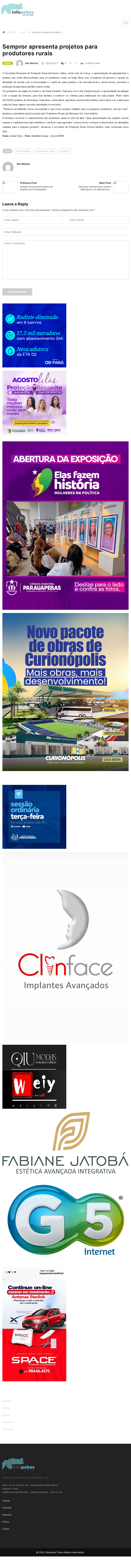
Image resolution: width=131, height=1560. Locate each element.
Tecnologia (8, 1429)
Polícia (5, 1521)
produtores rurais (45, 151)
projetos (64, 151)
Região (6, 1415)
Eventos (6, 1401)
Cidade (22, 32)
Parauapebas (23, 151)
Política (6, 1408)
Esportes (7, 1514)
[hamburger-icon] (125, 22)
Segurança (8, 1422)
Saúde (5, 1528)
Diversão (7, 1507)
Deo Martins (31, 63)
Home (10, 32)
